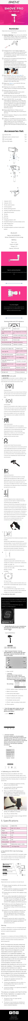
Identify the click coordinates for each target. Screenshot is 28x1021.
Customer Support (13, 1018)
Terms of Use (14, 1016)
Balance (11, 83)
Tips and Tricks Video (17, 75)
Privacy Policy (14, 1017)
